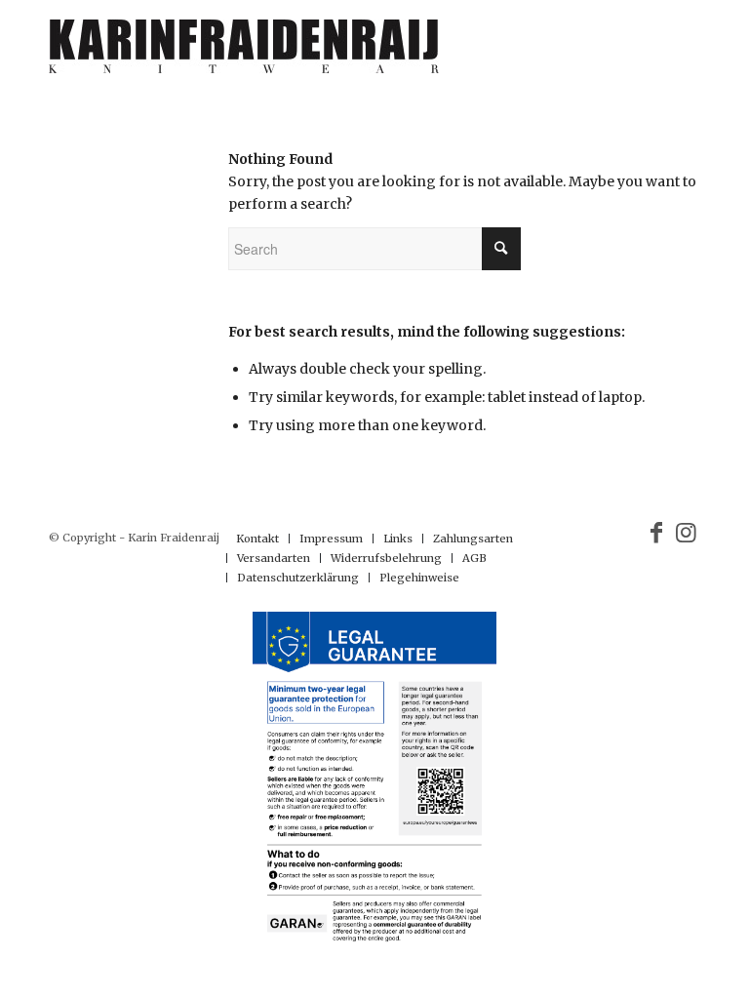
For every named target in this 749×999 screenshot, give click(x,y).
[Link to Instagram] (685, 532)
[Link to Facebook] (656, 532)
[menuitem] (257, 538)
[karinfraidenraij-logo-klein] (244, 54)
